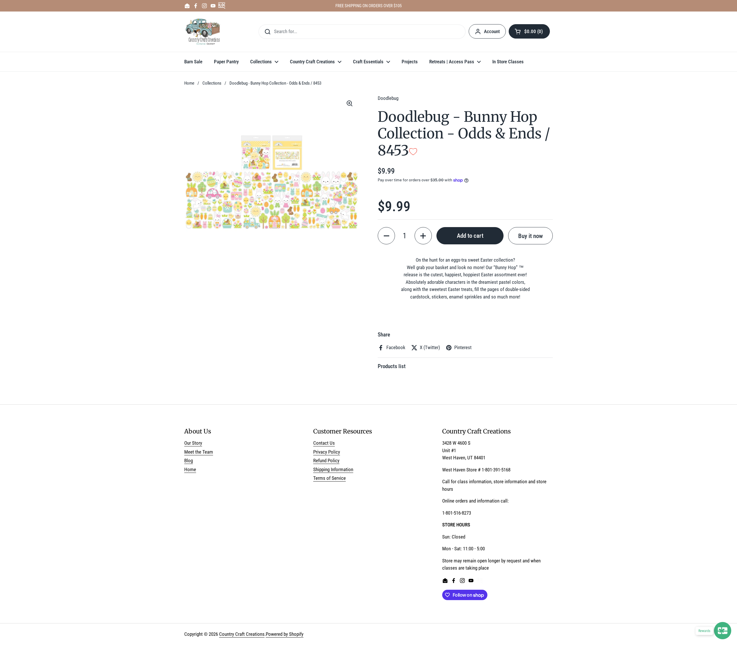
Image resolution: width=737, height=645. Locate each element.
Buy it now (530, 235)
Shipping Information (333, 469)
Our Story (193, 443)
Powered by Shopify (284, 634)
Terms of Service (329, 478)
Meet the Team (198, 452)
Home (189, 83)
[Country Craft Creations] (204, 31)
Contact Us (324, 443)
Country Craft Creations (242, 634)
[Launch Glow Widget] (722, 630)
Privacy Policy (326, 452)
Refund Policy (326, 460)
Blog (188, 460)
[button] (529, 31)
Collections (211, 83)
